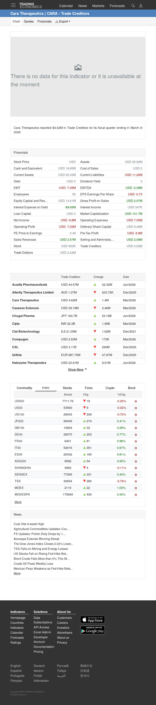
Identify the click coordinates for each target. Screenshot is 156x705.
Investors (63, 627)
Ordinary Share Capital (95, 226)
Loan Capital (22, 213)
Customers (64, 617)
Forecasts (17, 637)
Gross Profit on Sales (94, 200)
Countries (17, 622)
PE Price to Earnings (28, 233)
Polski (38, 675)
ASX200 (20, 461)
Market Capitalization (94, 213)
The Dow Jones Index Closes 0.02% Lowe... (43, 543)
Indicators (17, 627)
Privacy (62, 642)
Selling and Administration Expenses (97, 239)
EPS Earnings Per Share (97, 194)
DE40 (18, 434)
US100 (19, 414)
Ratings (15, 642)
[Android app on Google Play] (92, 630)
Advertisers (64, 632)
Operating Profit (24, 226)
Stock (17, 246)
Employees (21, 194)
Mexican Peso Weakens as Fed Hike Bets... (43, 568)
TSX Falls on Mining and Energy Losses (41, 548)
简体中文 (86, 665)
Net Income (21, 220)
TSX (18, 481)
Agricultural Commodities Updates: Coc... (41, 529)
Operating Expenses (94, 220)
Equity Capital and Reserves (31, 200)
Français (16, 680)
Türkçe (61, 670)
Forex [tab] (89, 388)
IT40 (18, 447)
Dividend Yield (90, 181)
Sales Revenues (25, 239)
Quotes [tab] (29, 21)
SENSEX (21, 474)
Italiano (39, 670)
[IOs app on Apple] (92, 619)
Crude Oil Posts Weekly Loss (33, 563)
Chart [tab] (16, 21)
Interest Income (90, 207)
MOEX (19, 487)
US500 (19, 401)
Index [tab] (45, 387)
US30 (18, 407)
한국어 (84, 675)
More (18, 502)
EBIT (17, 187)
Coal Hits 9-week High (29, 524)
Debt (17, 181)
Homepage (17, 617)
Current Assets (24, 174)
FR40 (18, 441)
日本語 (84, 670)
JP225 (19, 421)
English (15, 665)
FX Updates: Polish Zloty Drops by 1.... (40, 534)
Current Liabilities (92, 174)
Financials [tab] (44, 21)
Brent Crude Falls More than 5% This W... (41, 558)
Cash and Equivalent (28, 168)
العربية (61, 675)
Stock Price (21, 162)
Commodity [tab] (24, 388)
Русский (62, 665)
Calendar (16, 632)
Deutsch (39, 665)
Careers (62, 622)
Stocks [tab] (67, 388)
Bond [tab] (131, 388)
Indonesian (41, 680)
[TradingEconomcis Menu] (14, 5)
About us (63, 637)
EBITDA (85, 187)
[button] (141, 6)
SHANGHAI (23, 467)
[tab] (62, 21)
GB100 (19, 427)
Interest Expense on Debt (31, 207)
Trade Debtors (23, 252)
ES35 (18, 454)
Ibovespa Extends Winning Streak (36, 539)
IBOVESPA (22, 494)
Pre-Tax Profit (89, 233)
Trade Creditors (90, 246)
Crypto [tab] (110, 388)
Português (17, 675)
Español (16, 670)
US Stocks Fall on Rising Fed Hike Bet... (41, 553)
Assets (84, 162)
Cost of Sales (89, 168)
